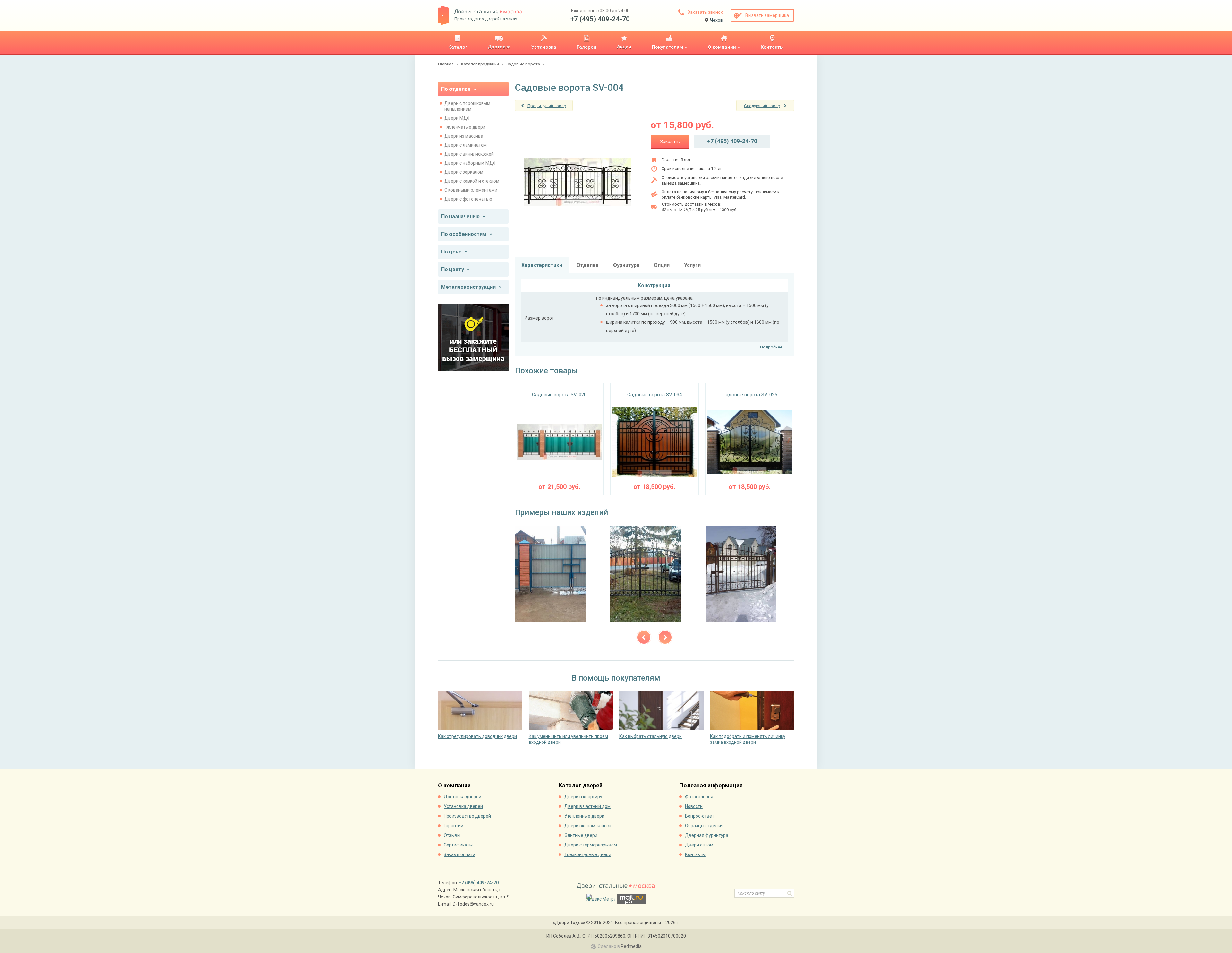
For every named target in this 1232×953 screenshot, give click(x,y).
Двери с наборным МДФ (470, 163)
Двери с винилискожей (469, 154)
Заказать (670, 141)
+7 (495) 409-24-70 (600, 19)
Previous (644, 637)
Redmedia (631, 946)
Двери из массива (463, 136)
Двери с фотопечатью (468, 199)
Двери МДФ (457, 118)
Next (665, 637)
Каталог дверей (581, 785)
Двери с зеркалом (463, 172)
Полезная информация (711, 785)
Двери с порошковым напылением (467, 106)
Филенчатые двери (464, 127)
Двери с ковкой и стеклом (471, 181)
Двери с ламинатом (465, 145)
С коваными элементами (470, 190)
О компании (454, 785)
